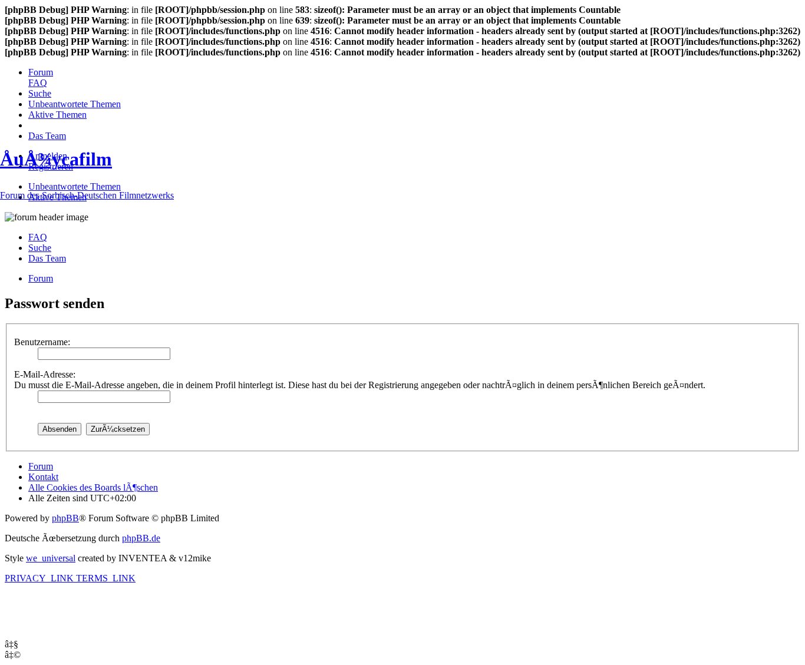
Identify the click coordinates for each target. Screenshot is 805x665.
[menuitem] (40, 72)
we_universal (50, 558)
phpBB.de (141, 538)
